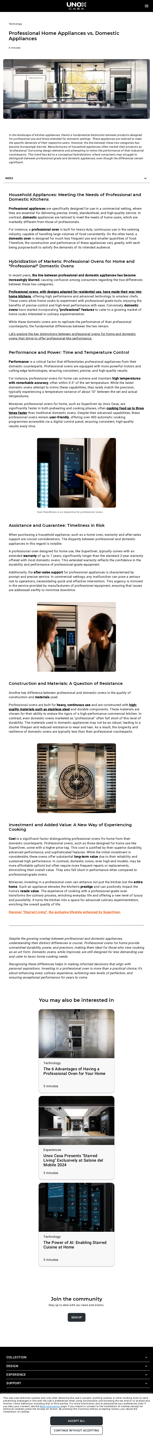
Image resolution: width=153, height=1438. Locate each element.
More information (50, 1406)
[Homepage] (76, 6)
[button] (76, 178)
